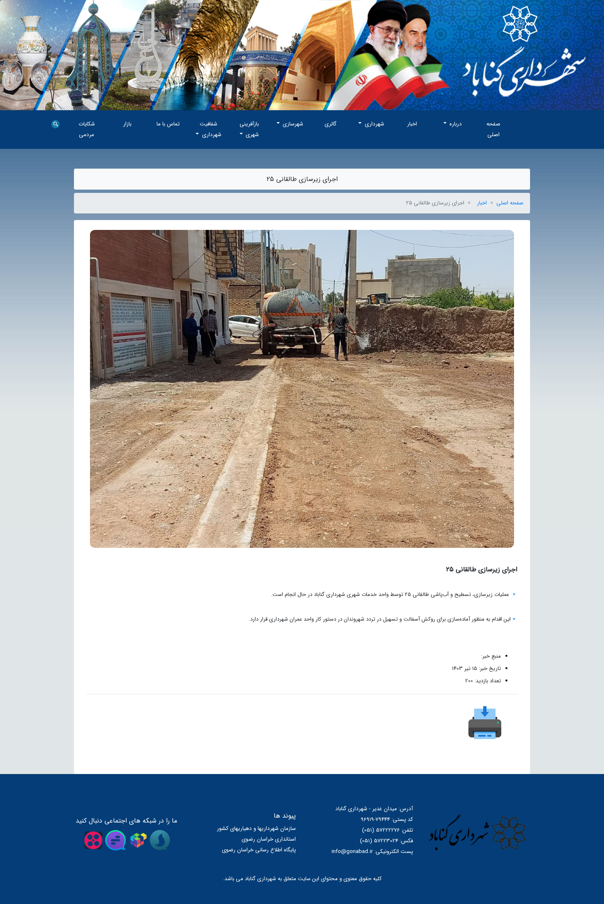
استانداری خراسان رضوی (269, 839)
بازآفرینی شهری (249, 129)
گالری (331, 124)
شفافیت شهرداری (210, 129)
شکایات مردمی (86, 129)
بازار (127, 124)
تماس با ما (168, 124)
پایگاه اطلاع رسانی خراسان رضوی (259, 850)
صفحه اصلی (493, 129)
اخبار (412, 124)
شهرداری (373, 124)
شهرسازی (292, 124)
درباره (455, 124)
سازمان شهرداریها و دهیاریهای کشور (256, 828)
